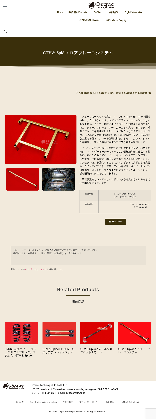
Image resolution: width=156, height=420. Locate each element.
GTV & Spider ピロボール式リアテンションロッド (58, 350)
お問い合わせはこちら (34, 269)
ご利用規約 (68, 402)
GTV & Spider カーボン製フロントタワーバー (96, 350)
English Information (133, 12)
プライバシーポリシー (89, 402)
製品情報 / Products (78, 12)
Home (60, 12)
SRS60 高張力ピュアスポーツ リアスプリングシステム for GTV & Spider (20, 352)
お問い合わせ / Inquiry (115, 20)
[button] (5, 5)
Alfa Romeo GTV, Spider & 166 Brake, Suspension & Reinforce (115, 92)
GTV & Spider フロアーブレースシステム (134, 350)
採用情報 (110, 402)
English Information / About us (43, 402)
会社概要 (20, 402)
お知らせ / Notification (89, 20)
